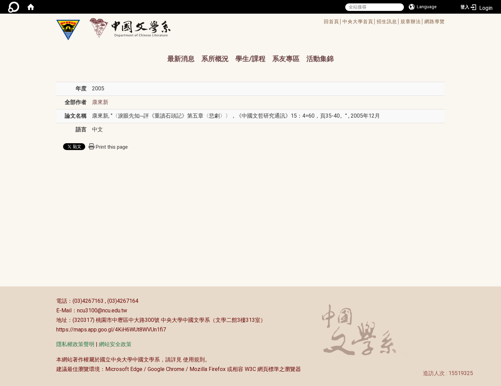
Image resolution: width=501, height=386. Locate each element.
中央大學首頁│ (360, 21)
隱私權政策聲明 (75, 344)
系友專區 (286, 59)
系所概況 (215, 59)
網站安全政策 (115, 344)
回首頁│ (333, 21)
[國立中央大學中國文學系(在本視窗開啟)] (68, 30)
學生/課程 (250, 59)
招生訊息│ (388, 21)
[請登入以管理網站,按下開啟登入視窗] (13, 7)
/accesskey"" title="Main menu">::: (228, 22)
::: (52, 301)
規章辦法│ (412, 21)
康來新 (100, 102)
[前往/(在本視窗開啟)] (136, 28)
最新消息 (181, 59)
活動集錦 (320, 59)
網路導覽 (434, 21)
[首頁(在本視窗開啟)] (30, 7)
